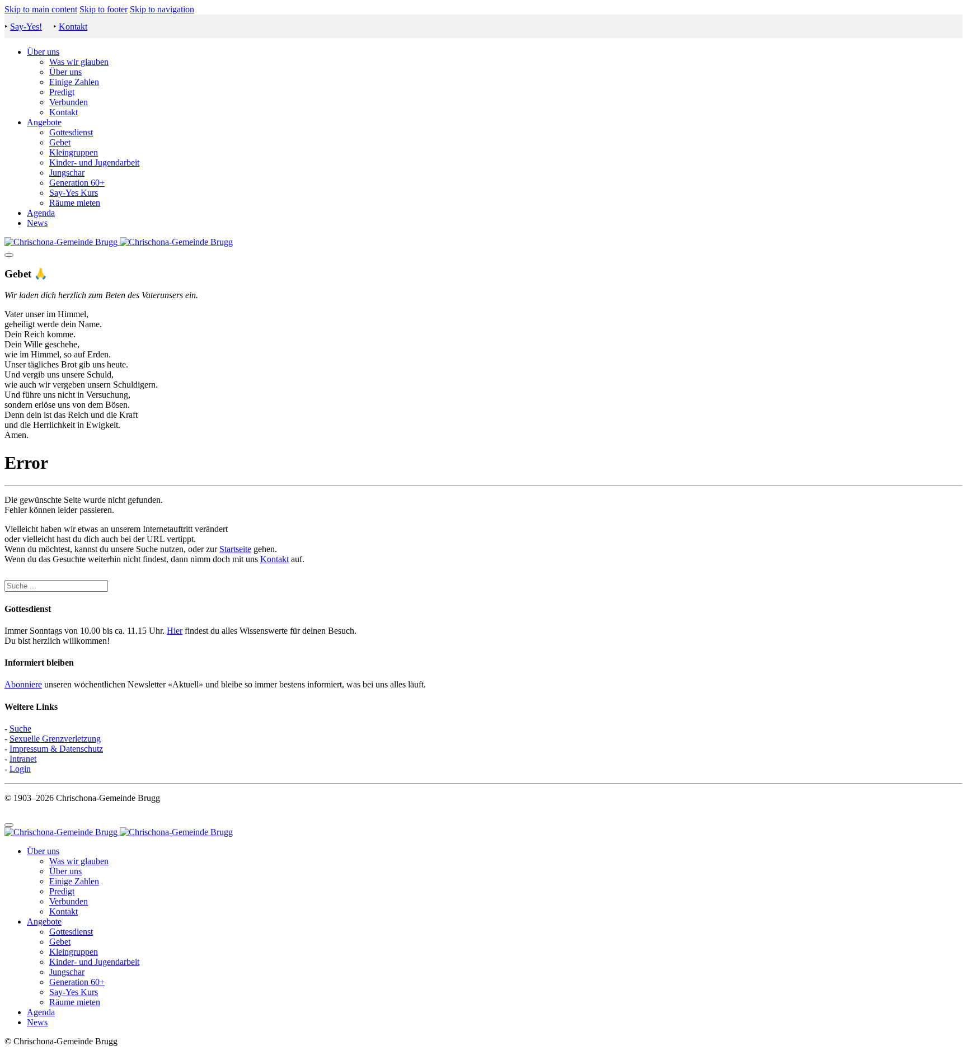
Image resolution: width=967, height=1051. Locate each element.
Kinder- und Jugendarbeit (94, 162)
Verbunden (68, 102)
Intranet (23, 758)
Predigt (61, 92)
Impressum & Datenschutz (56, 748)
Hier (174, 630)
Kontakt (73, 26)
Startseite (235, 549)
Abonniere (23, 684)
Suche (20, 728)
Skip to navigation (162, 9)
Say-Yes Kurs (73, 192)
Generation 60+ (77, 182)
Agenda (41, 213)
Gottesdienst (71, 132)
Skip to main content (40, 9)
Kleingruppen (73, 152)
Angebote (44, 122)
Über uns (43, 51)
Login (20, 769)
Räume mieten (74, 203)
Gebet (60, 142)
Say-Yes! (26, 26)
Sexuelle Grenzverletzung (55, 738)
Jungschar (67, 172)
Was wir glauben (79, 62)
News (37, 223)
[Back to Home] (118, 242)
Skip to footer (103, 9)
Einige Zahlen (74, 82)
